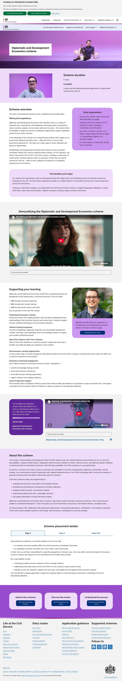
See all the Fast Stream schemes (25, 603)
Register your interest (74, 28)
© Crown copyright (109, 677)
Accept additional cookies (14, 13)
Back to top (6, 668)
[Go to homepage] (10, 20)
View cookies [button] (55, 13)
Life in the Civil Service (71, 20)
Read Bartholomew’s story (92, 332)
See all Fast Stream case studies (61, 603)
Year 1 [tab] (28, 533)
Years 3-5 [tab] (95, 533)
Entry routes (88, 20)
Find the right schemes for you (53, 27)
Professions (57, 20)
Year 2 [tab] (62, 533)
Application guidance (104, 20)
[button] (117, 20)
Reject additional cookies (39, 13)
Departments (45, 20)
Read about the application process (96, 603)
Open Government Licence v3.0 (31, 675)
